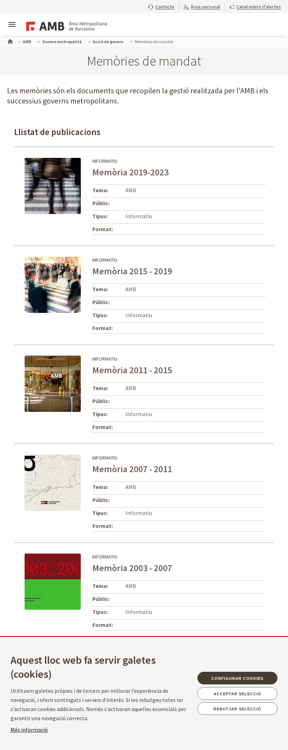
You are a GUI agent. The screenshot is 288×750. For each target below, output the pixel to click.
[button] (161, 6)
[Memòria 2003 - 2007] (53, 581)
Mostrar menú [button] (12, 18)
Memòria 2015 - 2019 (132, 271)
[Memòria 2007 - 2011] (53, 482)
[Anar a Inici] (9, 40)
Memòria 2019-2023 (130, 172)
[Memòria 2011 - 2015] (53, 383)
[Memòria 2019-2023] (53, 185)
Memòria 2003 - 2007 (132, 568)
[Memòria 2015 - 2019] (68, 284)
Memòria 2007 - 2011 (132, 469)
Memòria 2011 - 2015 (132, 370)
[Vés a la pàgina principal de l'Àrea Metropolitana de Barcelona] (65, 25)
